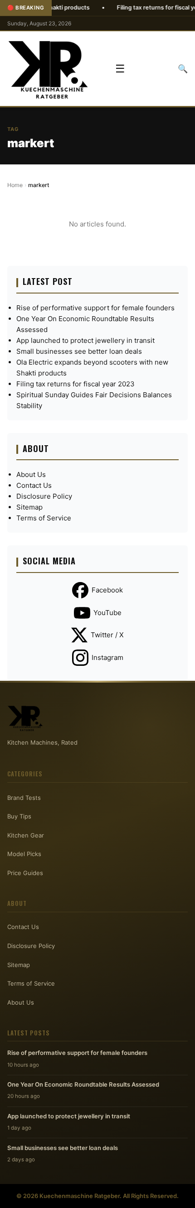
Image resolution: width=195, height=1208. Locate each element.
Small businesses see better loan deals (79, 351)
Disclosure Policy (44, 496)
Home (15, 185)
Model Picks (24, 853)
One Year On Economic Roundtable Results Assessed (83, 1084)
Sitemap (29, 507)
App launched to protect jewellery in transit (85, 340)
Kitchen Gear (25, 835)
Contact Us (34, 485)
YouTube (107, 612)
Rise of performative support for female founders (95, 307)
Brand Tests (24, 797)
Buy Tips (19, 816)
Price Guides (25, 872)
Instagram (107, 657)
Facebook (107, 590)
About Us (31, 474)
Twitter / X (107, 634)
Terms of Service (43, 518)
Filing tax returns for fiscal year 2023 (75, 384)
